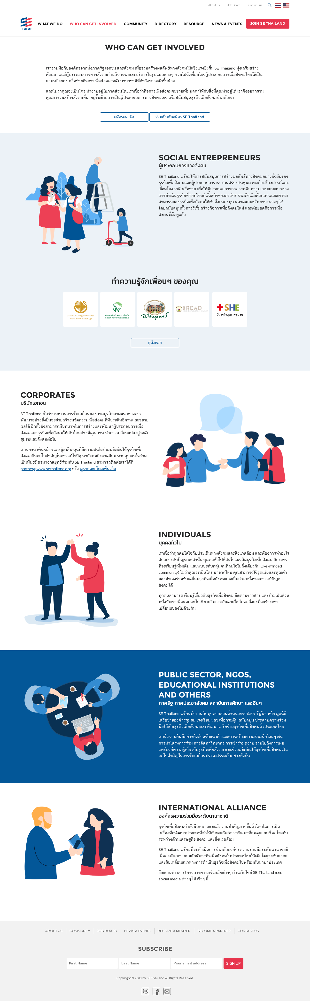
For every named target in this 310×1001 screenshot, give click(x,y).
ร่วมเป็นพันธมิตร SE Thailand (179, 117)
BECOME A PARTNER (214, 931)
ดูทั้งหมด (155, 342)
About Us (53, 931)
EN (286, 5)
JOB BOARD (107, 931)
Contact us (255, 5)
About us (214, 5)
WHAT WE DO (50, 24)
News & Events (227, 24)
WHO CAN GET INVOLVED (93, 24)
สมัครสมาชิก (124, 117)
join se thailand (267, 23)
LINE (145, 991)
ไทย (278, 5)
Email (167, 991)
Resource (194, 24)
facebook (156, 991)
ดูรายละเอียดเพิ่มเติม (98, 468)
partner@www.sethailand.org (46, 468)
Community (135, 24)
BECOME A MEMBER (174, 931)
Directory (165, 24)
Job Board (234, 5)
